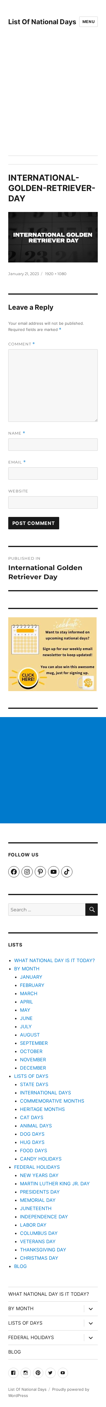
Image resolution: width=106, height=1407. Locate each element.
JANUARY (31, 977)
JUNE (26, 1018)
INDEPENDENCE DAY (44, 1217)
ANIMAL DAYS (36, 1126)
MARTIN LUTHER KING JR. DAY (55, 1183)
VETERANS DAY (38, 1241)
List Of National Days (42, 22)
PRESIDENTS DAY (40, 1192)
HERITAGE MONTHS (42, 1109)
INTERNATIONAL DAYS (45, 1093)
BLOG (20, 1266)
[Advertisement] (53, 99)
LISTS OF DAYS (31, 1076)
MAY (25, 1010)
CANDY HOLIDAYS (41, 1159)
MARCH (28, 993)
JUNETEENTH (36, 1208)
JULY (26, 1026)
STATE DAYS (34, 1084)
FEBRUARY (32, 985)
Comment (21, 344)
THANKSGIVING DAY (43, 1250)
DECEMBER (33, 1068)
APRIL (26, 1002)
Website (18, 491)
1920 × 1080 (56, 273)
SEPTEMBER (34, 1043)
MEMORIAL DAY (38, 1200)
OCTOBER (31, 1051)
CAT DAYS (31, 1117)
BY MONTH (26, 969)
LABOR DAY (33, 1225)
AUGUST (30, 1035)
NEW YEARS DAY (39, 1175)
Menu (88, 21)
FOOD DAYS (33, 1150)
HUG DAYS (32, 1142)
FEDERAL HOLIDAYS (37, 1167)
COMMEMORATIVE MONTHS (52, 1101)
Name (16, 433)
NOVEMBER (33, 1059)
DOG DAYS (32, 1134)
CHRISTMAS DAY (39, 1258)
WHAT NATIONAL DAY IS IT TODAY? (54, 960)
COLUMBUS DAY (39, 1233)
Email (17, 462)
